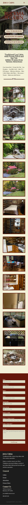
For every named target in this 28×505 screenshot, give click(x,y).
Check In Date (6, 401)
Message (5, 429)
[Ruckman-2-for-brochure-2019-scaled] (14, 102)
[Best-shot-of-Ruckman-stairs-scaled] (14, 233)
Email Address (6, 385)
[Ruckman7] (14, 364)
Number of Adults (7, 412)
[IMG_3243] (14, 214)
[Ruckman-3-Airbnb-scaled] (14, 158)
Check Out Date (6, 407)
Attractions (6, 480)
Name (4, 379)
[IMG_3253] (14, 270)
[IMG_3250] (14, 345)
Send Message (14, 442)
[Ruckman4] (14, 308)
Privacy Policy (6, 483)
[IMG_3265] (14, 177)
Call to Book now (14, 31)
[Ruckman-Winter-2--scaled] (14, 120)
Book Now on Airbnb (14, 37)
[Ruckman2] (14, 289)
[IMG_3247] (14, 327)
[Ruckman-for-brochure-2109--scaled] (14, 139)
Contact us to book (14, 42)
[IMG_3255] (14, 252)
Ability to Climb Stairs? (8, 423)
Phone (4, 396)
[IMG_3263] (14, 195)
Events (4, 477)
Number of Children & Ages (9, 418)
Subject (4, 390)
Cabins (4, 475)
